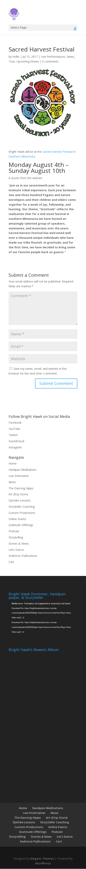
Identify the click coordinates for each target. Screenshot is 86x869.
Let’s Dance (16, 550)
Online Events (17, 519)
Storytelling (16, 537)
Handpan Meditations (22, 470)
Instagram (15, 447)
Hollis (15, 56)
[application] (43, 620)
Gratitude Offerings (21, 525)
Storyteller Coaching (22, 506)
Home (13, 463)
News (70, 56)
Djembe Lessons (20, 500)
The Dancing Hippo (21, 488)
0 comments (50, 61)
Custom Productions (22, 513)
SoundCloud (16, 441)
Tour (12, 61)
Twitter (13, 435)
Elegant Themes (42, 858)
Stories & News (19, 543)
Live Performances (53, 56)
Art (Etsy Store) (18, 494)
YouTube (14, 429)
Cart (11, 562)
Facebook (15, 422)
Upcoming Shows (27, 61)
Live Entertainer (19, 476)
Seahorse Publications (23, 556)
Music (12, 482)
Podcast (14, 531)
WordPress (43, 863)
